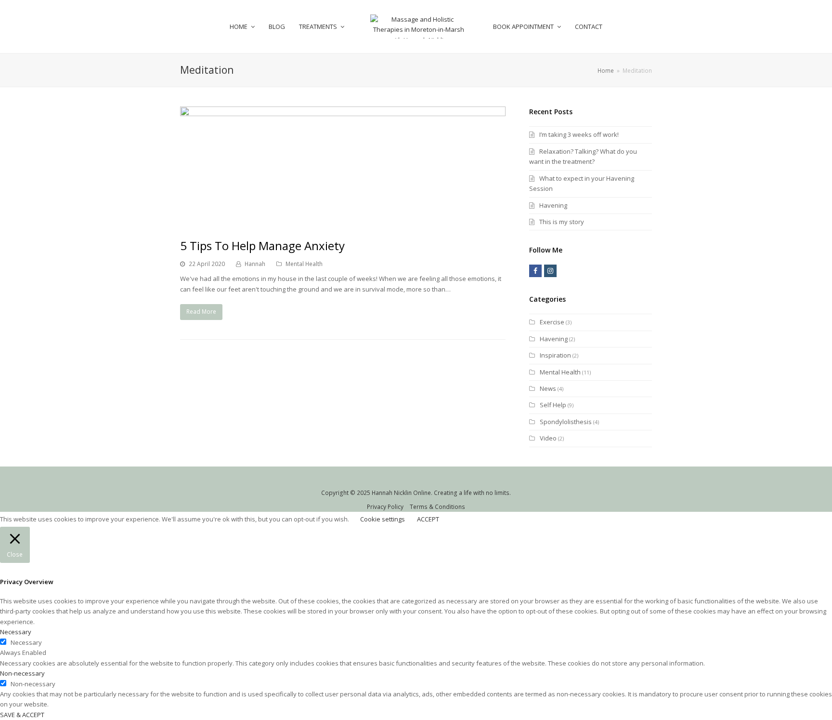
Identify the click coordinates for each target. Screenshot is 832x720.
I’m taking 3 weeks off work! (579, 134)
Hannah (255, 264)
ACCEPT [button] (428, 519)
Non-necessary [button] (22, 673)
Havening (553, 205)
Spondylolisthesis (566, 421)
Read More (201, 311)
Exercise (552, 322)
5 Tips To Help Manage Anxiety (262, 245)
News (548, 388)
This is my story (561, 221)
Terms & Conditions (437, 507)
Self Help (553, 404)
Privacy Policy (385, 507)
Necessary (26, 642)
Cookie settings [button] (382, 519)
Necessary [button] (15, 631)
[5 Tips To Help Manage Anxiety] (343, 222)
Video (548, 438)
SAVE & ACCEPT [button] (22, 714)
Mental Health (304, 264)
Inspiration (555, 355)
